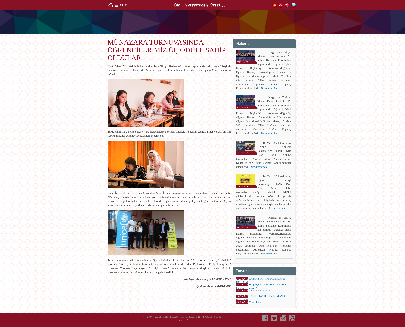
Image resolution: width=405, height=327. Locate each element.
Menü (123, 5)
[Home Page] (111, 5)
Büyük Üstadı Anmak (259, 290)
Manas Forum (256, 302)
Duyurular (244, 270)
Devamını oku (269, 87)
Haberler (243, 43)
